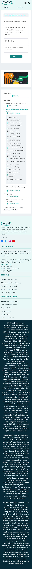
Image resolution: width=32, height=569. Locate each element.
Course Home (7, 93)
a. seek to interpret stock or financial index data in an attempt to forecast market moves (15, 31)
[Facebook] (2, 241)
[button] (25, 3)
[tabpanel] (16, 18)
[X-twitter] (6, 241)
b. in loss (11, 41)
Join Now (20, 7)
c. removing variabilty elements (14, 49)
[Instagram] (10, 241)
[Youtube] (13, 241)
